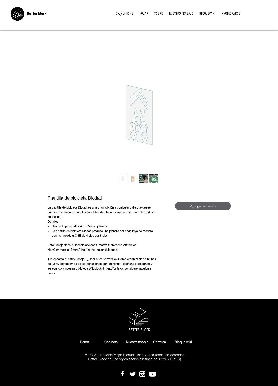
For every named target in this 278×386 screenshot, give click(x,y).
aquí (143, 269)
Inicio (52, 45)
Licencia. (112, 250)
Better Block (36, 14)
